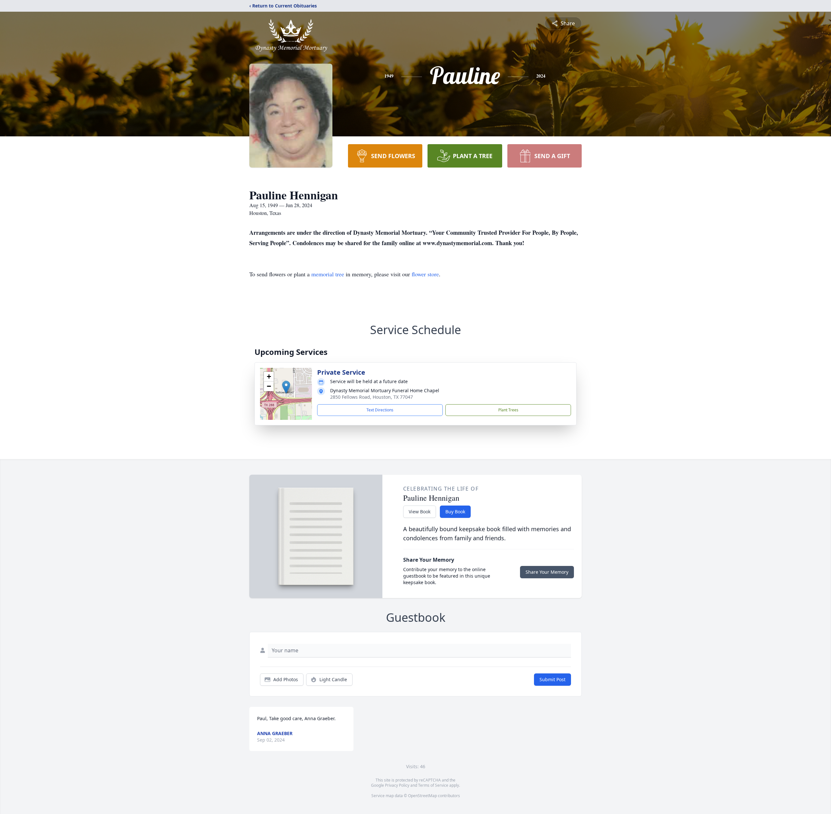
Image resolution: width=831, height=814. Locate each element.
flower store (425, 274)
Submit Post (552, 679)
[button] (286, 387)
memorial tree (327, 274)
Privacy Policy (397, 785)
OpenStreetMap (422, 795)
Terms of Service (433, 785)
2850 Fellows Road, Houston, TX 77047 (371, 397)
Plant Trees (508, 410)
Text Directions (379, 410)
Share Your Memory (547, 572)
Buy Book (455, 511)
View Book (419, 511)
